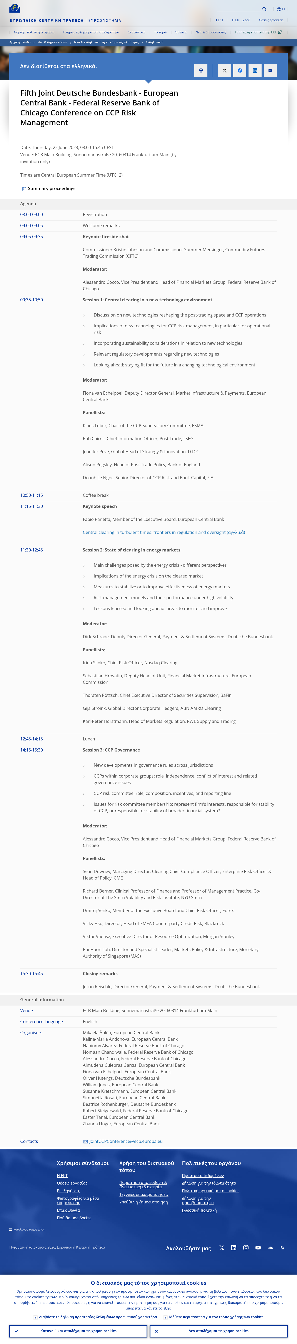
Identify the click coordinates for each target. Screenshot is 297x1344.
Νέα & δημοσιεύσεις (211, 32)
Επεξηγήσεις (68, 1191)
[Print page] (200, 70)
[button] (272, 9)
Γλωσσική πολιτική (199, 1211)
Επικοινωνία (68, 1211)
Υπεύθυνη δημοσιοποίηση (143, 1202)
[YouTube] (258, 1247)
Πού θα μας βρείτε (74, 1218)
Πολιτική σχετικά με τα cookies (210, 1191)
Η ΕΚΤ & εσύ (241, 20)
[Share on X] (224, 70)
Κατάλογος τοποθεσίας (29, 1229)
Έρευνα (181, 32)
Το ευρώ (160, 32)
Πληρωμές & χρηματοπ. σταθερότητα (91, 32)
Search (264, 9)
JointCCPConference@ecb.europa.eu (126, 1142)
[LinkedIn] (234, 1247)
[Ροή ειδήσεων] (282, 1247)
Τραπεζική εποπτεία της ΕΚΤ (256, 32)
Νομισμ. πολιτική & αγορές (34, 32)
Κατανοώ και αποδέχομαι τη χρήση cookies (78, 1331)
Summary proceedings (51, 189)
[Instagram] (246, 1247)
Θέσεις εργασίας (271, 20)
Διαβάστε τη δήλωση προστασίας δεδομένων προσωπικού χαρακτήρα (98, 1317)
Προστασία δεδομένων (203, 1176)
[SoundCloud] (270, 1247)
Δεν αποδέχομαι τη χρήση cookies (219, 1331)
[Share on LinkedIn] (255, 70)
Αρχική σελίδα (20, 42)
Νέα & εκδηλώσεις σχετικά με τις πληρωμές (106, 42)
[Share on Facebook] (239, 70)
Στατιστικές (136, 32)
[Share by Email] (270, 70)
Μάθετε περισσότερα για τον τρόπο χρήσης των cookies (216, 1317)
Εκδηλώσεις (154, 42)
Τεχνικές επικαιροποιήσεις (144, 1195)
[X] (221, 1247)
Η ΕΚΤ (219, 20)
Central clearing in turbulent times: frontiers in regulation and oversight (154, 533)
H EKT (62, 1176)
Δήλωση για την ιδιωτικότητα (209, 1183)
